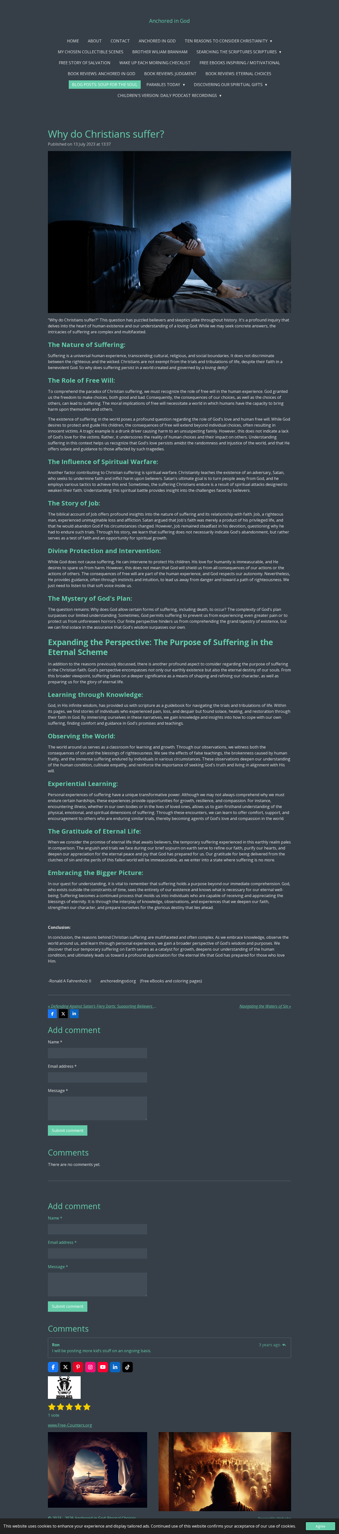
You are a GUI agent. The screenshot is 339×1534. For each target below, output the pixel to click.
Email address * (62, 1066)
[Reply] (284, 1344)
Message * (58, 1090)
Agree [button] (320, 1526)
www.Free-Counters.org (70, 1425)
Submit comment (67, 1130)
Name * (55, 1042)
